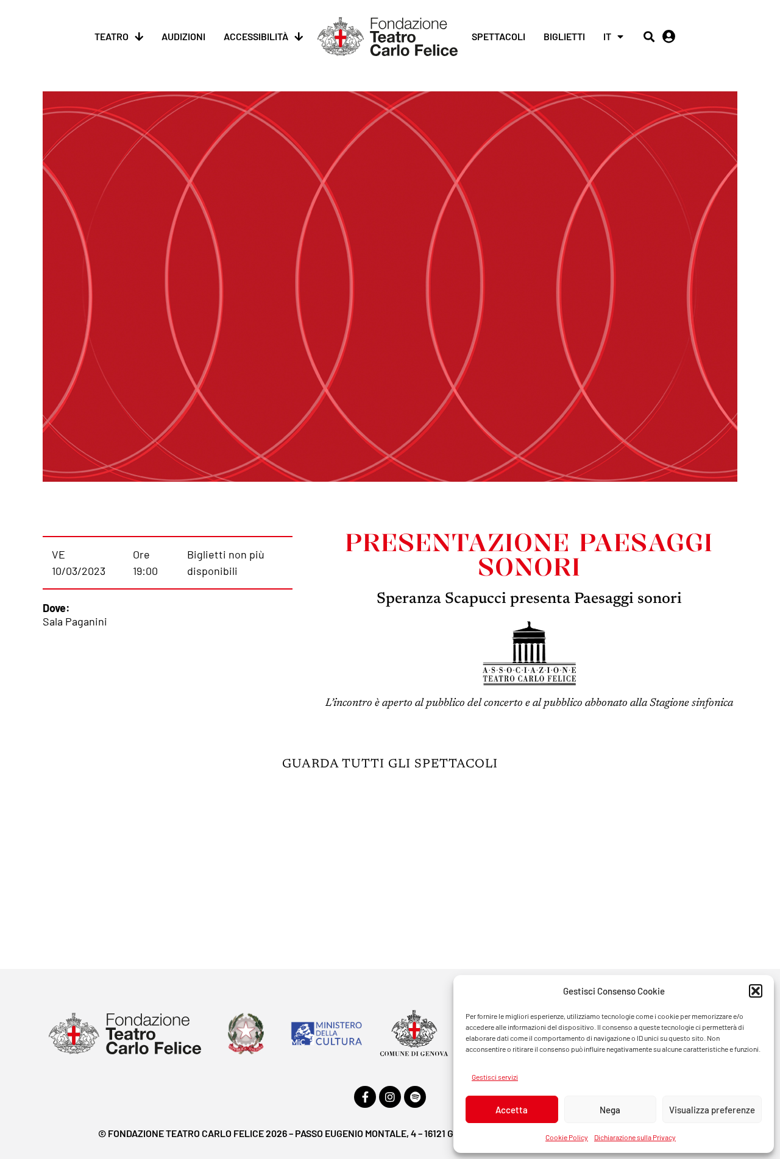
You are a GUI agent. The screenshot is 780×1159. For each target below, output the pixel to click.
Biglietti (564, 36)
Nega (610, 1109)
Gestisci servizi (495, 1077)
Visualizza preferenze (712, 1109)
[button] (756, 991)
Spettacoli (498, 36)
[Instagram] (390, 1097)
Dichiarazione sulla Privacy (635, 1137)
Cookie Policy (566, 1137)
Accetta (511, 1109)
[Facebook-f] (365, 1097)
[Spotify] (415, 1097)
